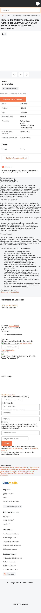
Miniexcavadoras (19, 469)
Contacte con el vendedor (13, 99)
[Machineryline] (8, 15)
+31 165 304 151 (26, 343)
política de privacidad (14, 448)
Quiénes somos (8, 494)
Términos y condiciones (11, 534)
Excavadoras (5, 467)
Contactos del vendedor (11, 501)
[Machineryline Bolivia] (15, 3)
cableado (23, 112)
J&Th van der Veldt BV (9, 305)
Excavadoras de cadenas (19, 467)
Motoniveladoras (32, 469)
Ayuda (5, 497)
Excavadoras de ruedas (8, 471)
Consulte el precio (11, 88)
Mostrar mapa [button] (6, 376)
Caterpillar (23, 104)
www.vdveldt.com (7, 350)
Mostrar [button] (17, 343)
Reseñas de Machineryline (12, 545)
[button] (37, 3)
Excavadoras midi (20, 473)
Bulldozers (9, 469)
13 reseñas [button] (5, 331)
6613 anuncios (14, 326)
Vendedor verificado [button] (8, 307)
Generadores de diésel (25, 471)
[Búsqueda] (38, 10)
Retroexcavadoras (7, 473)
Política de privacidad (10, 538)
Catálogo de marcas (10, 549)
